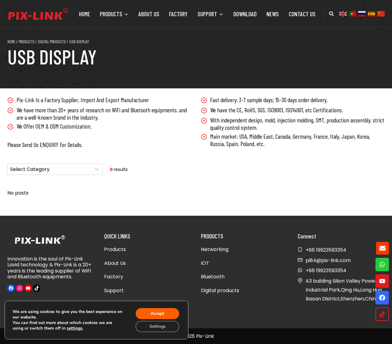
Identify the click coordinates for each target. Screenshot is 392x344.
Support (114, 290)
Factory (178, 13)
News (272, 13)
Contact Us (302, 13)
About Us (148, 13)
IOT (205, 263)
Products (115, 249)
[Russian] (362, 13)
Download (245, 13)
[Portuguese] (353, 13)
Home (84, 13)
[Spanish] (372, 13)
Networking (214, 249)
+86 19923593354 (326, 270)
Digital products (220, 290)
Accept (157, 313)
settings (74, 328)
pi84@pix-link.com (328, 260)
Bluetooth (212, 276)
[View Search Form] (331, 14)
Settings (157, 326)
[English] (343, 13)
